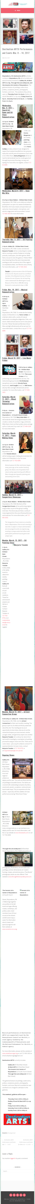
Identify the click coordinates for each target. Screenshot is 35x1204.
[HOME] (10, 1195)
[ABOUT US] (14, 1195)
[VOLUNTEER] (20, 1195)
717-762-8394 (16, 460)
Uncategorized (11, 1133)
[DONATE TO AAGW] (17, 1195)
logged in (13, 1158)
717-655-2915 (6, 214)
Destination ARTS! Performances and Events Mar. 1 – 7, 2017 (9, 1142)
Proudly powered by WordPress (14, 1199)
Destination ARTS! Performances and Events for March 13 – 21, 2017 (25, 1142)
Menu (18, 10)
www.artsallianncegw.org (10, 1053)
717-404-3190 (27, 426)
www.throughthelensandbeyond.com (20, 877)
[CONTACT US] (24, 1195)
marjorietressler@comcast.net (6, 622)
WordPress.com (20, 1201)
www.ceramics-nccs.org (9, 929)
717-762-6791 (19, 748)
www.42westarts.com (21, 833)
